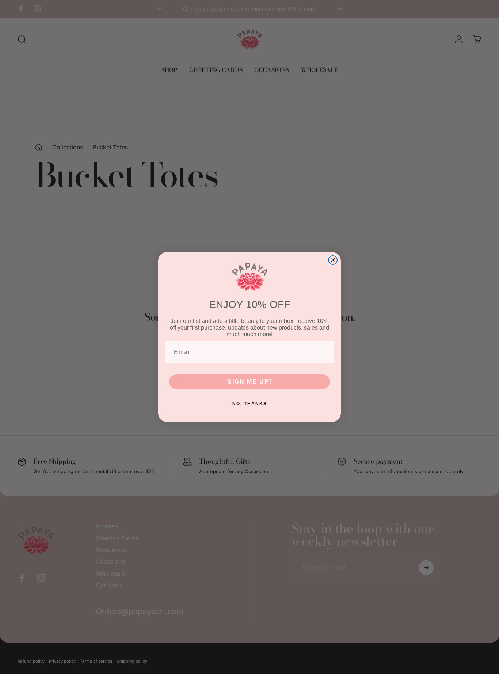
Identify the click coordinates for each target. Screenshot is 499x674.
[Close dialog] (332, 260)
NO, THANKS (249, 403)
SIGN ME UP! (250, 381)
